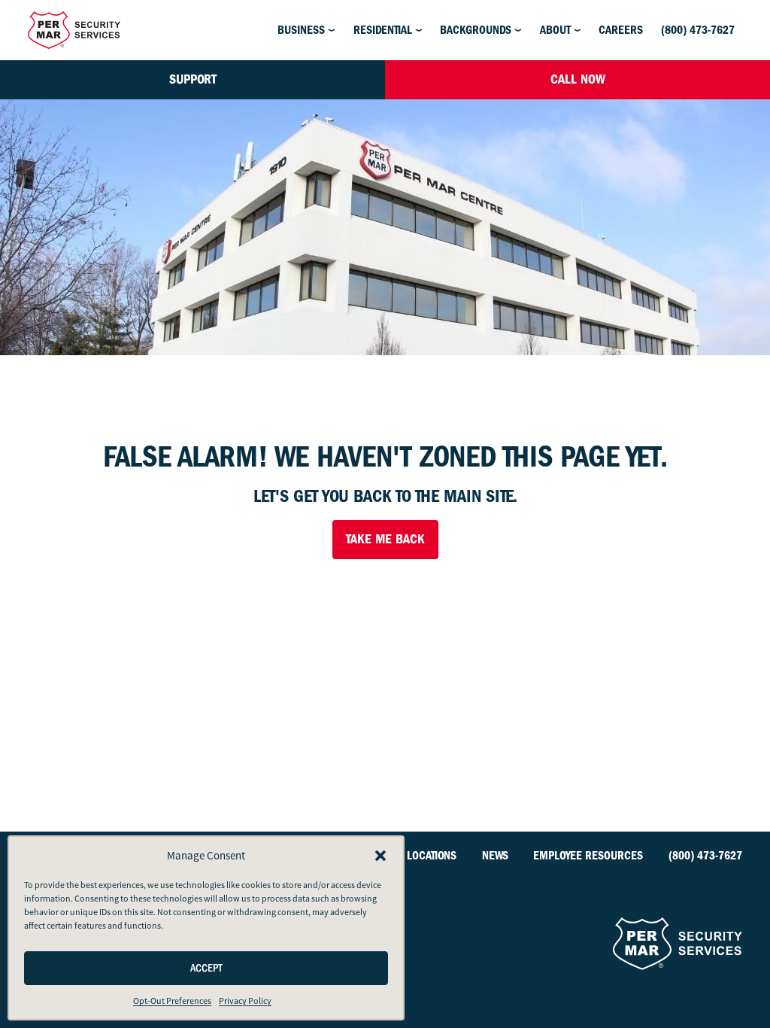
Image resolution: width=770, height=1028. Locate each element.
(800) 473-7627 (698, 30)
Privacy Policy (245, 1001)
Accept (206, 968)
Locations (431, 855)
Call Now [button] (577, 79)
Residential (382, 30)
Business (301, 30)
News (495, 855)
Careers (621, 30)
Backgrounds (475, 30)
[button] (380, 855)
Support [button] (193, 79)
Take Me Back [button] (385, 539)
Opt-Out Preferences (172, 1001)
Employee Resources (588, 855)
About (555, 30)
